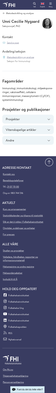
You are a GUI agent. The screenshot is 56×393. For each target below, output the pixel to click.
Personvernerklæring (13, 382)
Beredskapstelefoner (13, 180)
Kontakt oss (9, 174)
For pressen (9, 234)
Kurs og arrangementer (14, 209)
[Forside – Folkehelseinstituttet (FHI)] (9, 5)
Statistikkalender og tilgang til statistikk (23, 215)
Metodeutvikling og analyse (20, 57)
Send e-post (13, 42)
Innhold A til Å (10, 279)
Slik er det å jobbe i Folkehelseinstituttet (23, 221)
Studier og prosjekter (13, 250)
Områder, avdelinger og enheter (19, 228)
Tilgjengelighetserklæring (15, 375)
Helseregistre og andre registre (18, 266)
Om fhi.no (8, 369)
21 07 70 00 (13, 186)
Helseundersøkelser (12, 272)
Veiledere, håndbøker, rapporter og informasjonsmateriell (20, 258)
